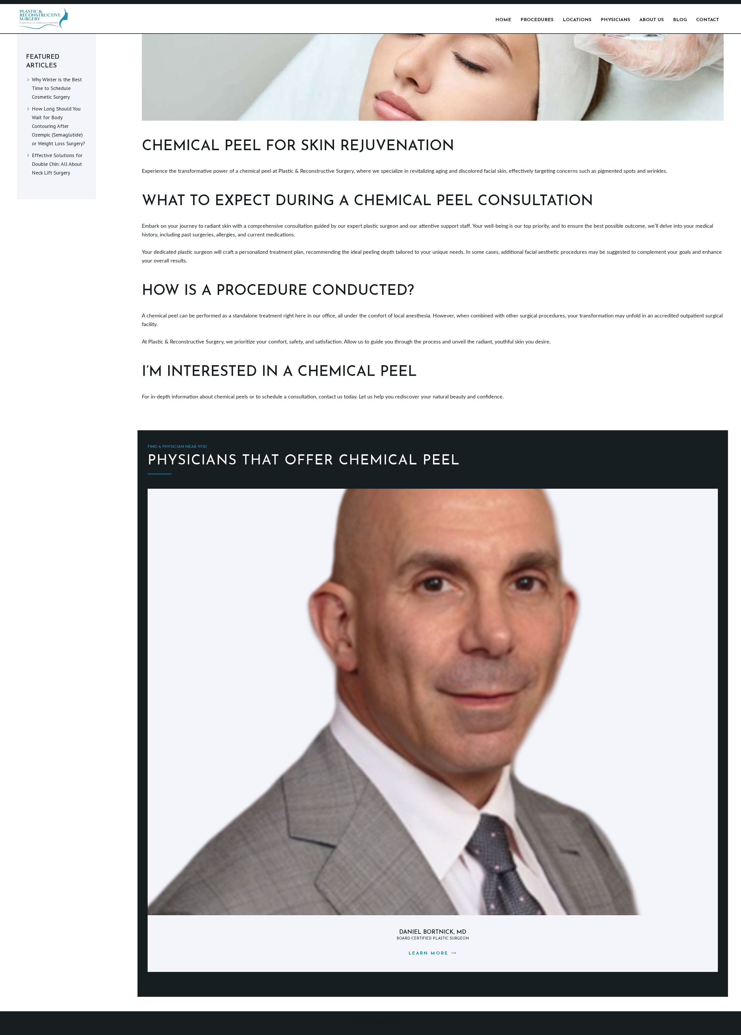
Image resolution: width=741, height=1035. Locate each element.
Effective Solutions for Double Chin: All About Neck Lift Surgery (57, 164)
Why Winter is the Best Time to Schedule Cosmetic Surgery (57, 88)
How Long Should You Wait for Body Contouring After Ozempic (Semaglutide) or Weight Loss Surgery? (58, 126)
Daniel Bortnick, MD (432, 932)
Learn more (428, 953)
